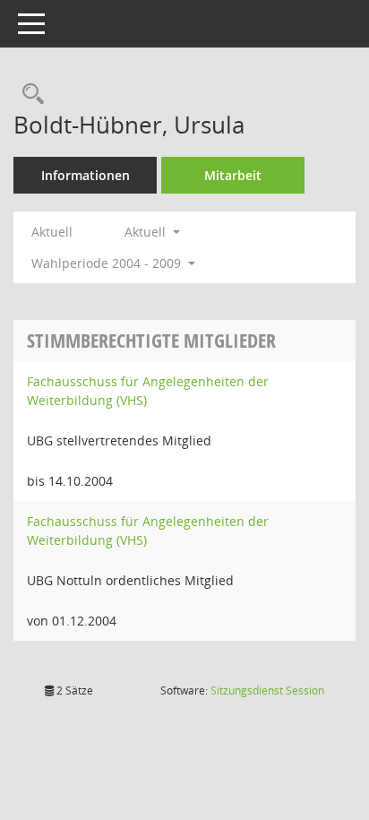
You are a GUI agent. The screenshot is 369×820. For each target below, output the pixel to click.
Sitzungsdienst (267, 690)
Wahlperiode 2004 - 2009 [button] (107, 263)
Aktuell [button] (146, 231)
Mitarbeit (233, 175)
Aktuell (52, 231)
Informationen (85, 175)
